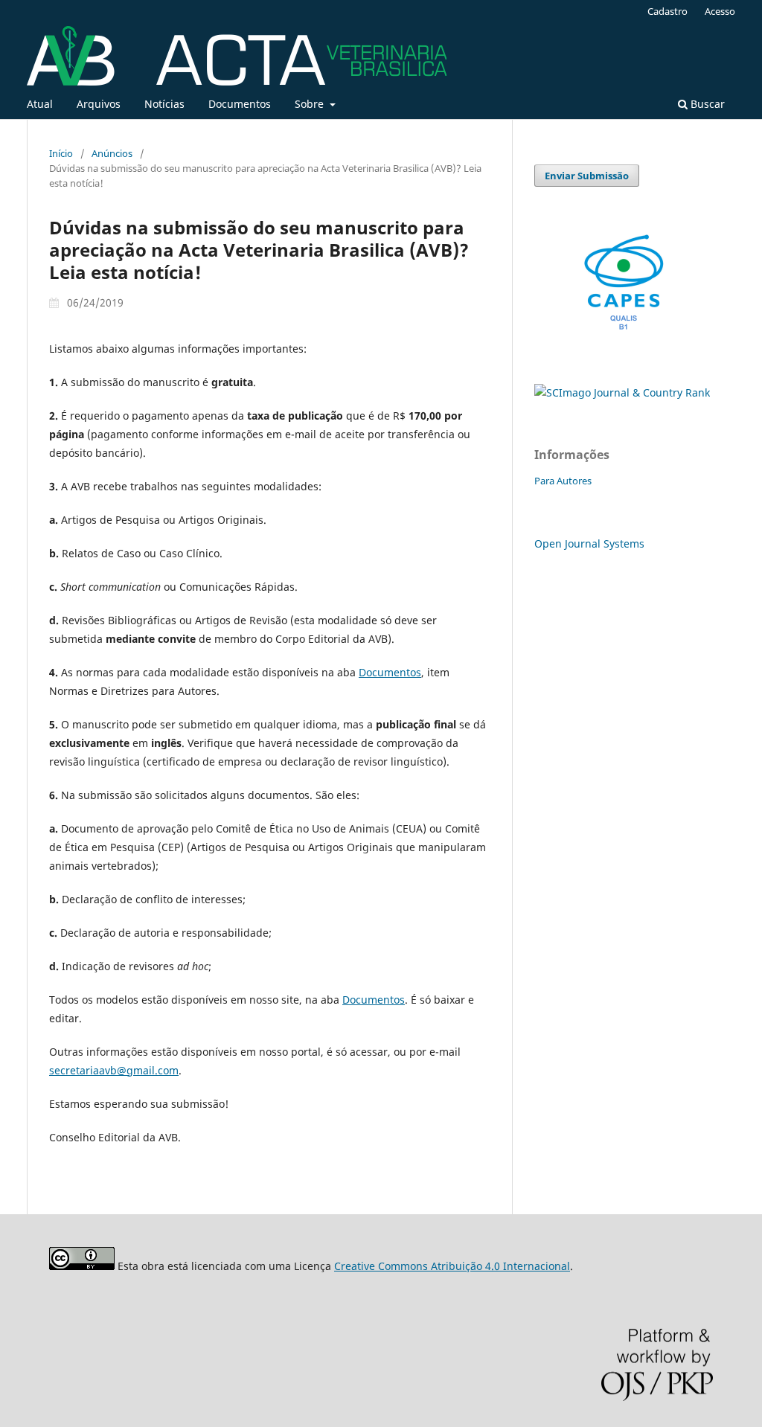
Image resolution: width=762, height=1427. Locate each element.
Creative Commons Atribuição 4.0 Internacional (452, 1266)
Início (61, 153)
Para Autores (563, 480)
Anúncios (112, 153)
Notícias (164, 104)
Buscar (706, 104)
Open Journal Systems (589, 543)
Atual (40, 104)
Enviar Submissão (587, 175)
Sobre (311, 104)
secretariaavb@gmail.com (114, 1070)
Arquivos (99, 104)
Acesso (720, 11)
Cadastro (667, 11)
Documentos (239, 104)
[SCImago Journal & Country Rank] (622, 392)
